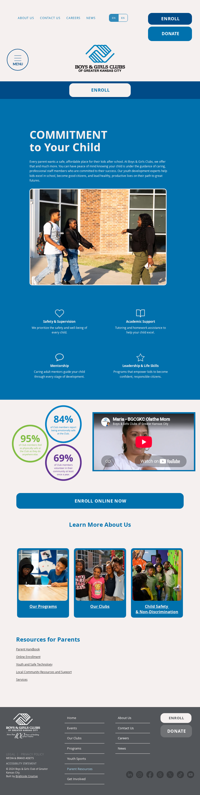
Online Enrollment (28, 657)
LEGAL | (12, 754)
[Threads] (160, 774)
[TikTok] (180, 774)
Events (72, 728)
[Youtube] (190, 774)
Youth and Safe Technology (34, 664)
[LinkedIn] (129, 774)
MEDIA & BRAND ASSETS (20, 758)
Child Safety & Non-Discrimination (157, 609)
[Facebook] (149, 774)
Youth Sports (76, 758)
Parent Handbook (28, 649)
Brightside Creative (27, 776)
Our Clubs (100, 606)
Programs (74, 748)
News (122, 748)
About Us (124, 718)
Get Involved (76, 779)
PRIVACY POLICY (32, 754)
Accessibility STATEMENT (21, 763)
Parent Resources (79, 769)
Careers (123, 738)
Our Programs (43, 606)
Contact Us (126, 728)
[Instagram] (139, 774)
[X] (170, 774)
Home (71, 718)
